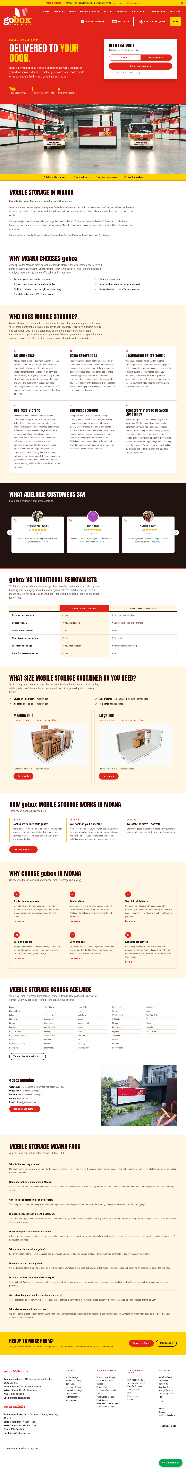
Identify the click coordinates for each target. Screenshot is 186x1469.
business (23, 268)
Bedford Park (14, 1011)
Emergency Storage (84, 410)
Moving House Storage (105, 1377)
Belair (11, 1015)
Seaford (115, 1044)
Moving (108, 11)
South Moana (117, 1048)
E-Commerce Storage (105, 1406)
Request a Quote (141, 1343)
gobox (13, 68)
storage (30, 272)
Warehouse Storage (74, 1380)
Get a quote (23, 776)
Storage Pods (71, 1394)
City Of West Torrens (17, 1035)
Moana (81, 1039)
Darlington (13, 1048)
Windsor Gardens (153, 1031)
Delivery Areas (71, 1400)
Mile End (81, 1035)
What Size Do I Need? (136, 1383)
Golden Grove (49, 1035)
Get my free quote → (140, 66)
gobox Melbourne (15, 1371)
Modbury (81, 1044)
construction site (21, 452)
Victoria (125, 57)
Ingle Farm (82, 1015)
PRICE (48, 3)
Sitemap (162, 1412)
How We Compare (134, 1386)
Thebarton (150, 1019)
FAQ (129, 1393)
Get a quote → (133, 3)
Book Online (163, 1380)
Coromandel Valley (17, 1044)
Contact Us (163, 1384)
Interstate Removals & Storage (105, 1382)
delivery (40, 93)
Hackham (47, 1039)
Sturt (148, 1011)
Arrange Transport (166, 1390)
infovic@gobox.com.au (20, 1397)
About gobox (140, 11)
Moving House (24, 355)
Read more (43, 542)
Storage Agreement (167, 1394)
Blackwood (13, 1019)
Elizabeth (47, 1011)
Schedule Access (166, 1387)
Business (122, 11)
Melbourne (158, 11)
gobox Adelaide (14, 1406)
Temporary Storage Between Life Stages (147, 412)
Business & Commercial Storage (106, 1392)
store (73, 72)
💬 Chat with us (170, 1462)
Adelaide (175, 11)
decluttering (73, 268)
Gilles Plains (49, 1023)
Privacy (161, 1409)
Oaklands (116, 1019)
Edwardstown (49, 1007)
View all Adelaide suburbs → (27, 1056)
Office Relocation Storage (107, 1403)
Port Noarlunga (118, 1027)
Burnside (12, 1027)
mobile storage (37, 68)
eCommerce (51, 430)
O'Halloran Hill (118, 1015)
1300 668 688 (23, 1098)
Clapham (13, 1039)
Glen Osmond (49, 1027)
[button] (176, 532)
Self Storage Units (73, 1397)
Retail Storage (102, 1400)
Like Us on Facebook (167, 1415)
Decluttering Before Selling (145, 355)
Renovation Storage (74, 1390)
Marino (81, 1027)
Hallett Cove (48, 1044)
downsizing (51, 368)
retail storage (39, 430)
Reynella (115, 1031)
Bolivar (12, 1023)
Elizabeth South (50, 1015)
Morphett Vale (83, 1048)
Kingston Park (83, 1023)
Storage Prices (133, 1389)
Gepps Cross (49, 1019)
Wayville (149, 1027)
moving (49, 268)
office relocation (49, 452)
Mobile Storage (89, 11)
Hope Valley (83, 1007)
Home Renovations (83, 355)
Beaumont (13, 1007)
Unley (148, 1023)
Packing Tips (132, 1396)
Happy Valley (49, 1048)
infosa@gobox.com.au (26, 1102)
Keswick (81, 1019)
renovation (108, 386)
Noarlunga (116, 1007)
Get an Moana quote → (24, 1109)
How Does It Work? (65, 11)
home (88, 221)
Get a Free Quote (165, 1377)
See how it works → (23, 849)
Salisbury (116, 1035)
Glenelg (47, 1031)
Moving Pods (101, 1387)
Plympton (116, 1023)
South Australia (156, 57)
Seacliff (115, 1039)
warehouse (112, 177)
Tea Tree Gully (152, 1015)
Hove (80, 1011)
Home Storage (71, 1384)
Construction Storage (105, 1397)
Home (46, 11)
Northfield (116, 1011)
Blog (160, 1397)
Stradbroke (150, 1007)
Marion (81, 1031)
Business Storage (27, 410)
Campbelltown (15, 1031)
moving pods (26, 375)
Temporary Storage (73, 1387)
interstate (138, 177)
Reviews (130, 1399)
